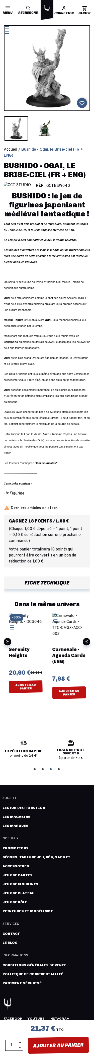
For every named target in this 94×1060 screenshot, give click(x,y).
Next (86, 641)
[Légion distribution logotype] (47, 9)
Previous (7, 641)
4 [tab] (59, 768)
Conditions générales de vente (34, 965)
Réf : (40, 185)
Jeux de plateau (19, 893)
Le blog (10, 943)
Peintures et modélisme (28, 911)
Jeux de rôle (15, 902)
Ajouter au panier (58, 1045)
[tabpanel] (23, 751)
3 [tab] (51, 768)
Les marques (16, 826)
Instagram (59, 1019)
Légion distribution (24, 808)
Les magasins (17, 817)
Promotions (16, 848)
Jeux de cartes (18, 875)
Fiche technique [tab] (47, 583)
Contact (11, 934)
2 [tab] (43, 768)
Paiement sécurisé (22, 983)
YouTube (36, 1019)
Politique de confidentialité (33, 974)
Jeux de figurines (20, 884)
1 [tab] (35, 768)
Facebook (13, 1019)
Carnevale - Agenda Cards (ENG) (68, 655)
